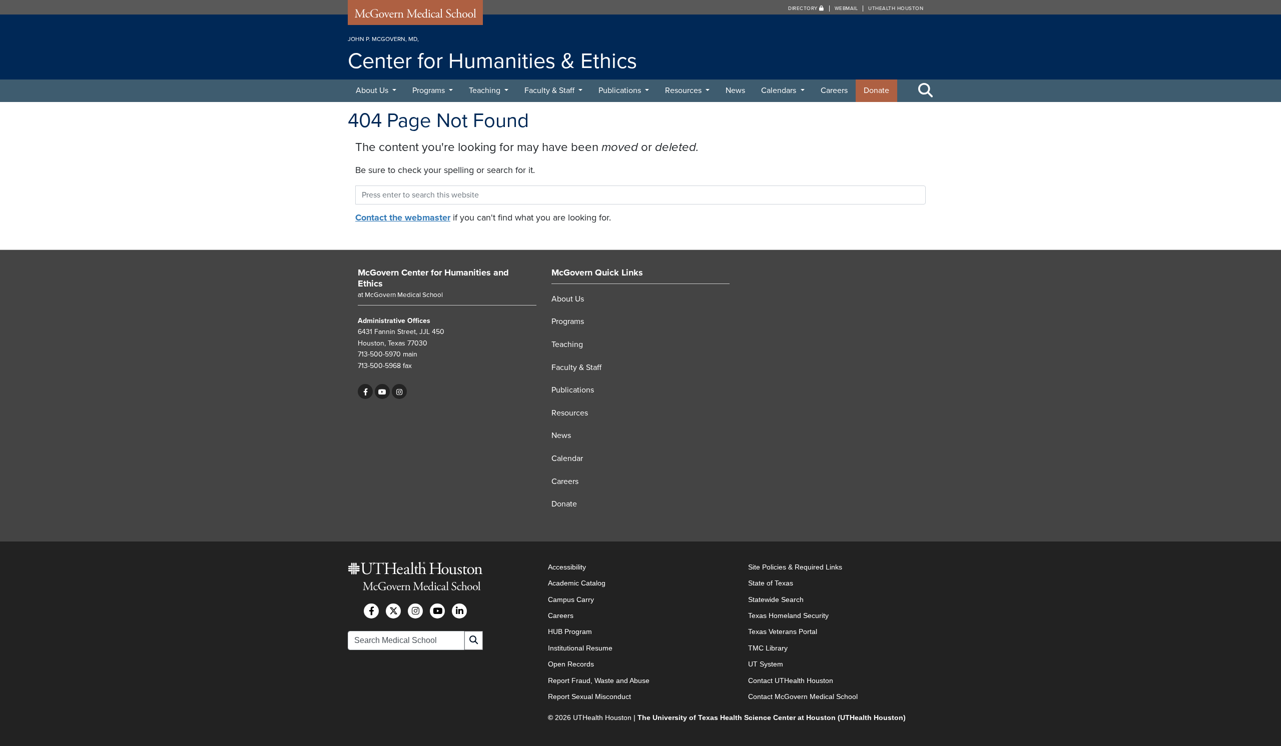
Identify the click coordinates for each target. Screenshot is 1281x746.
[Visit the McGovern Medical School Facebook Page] (371, 611)
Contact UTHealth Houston (790, 680)
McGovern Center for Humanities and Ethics (433, 278)
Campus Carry (571, 600)
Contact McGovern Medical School (803, 696)
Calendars (779, 91)
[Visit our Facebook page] (365, 391)
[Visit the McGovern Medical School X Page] (393, 611)
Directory (803, 9)
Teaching (485, 91)
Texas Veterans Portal (782, 632)
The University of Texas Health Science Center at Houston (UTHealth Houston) (771, 718)
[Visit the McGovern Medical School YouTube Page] (437, 611)
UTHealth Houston (895, 9)
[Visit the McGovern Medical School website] (415, 16)
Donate (876, 91)
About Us (373, 91)
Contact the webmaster (402, 217)
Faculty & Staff (550, 91)
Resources (684, 91)
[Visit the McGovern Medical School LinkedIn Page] (459, 611)
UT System (765, 664)
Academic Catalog (576, 583)
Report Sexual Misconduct (589, 696)
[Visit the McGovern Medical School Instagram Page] (415, 611)
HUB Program (570, 632)
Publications (620, 91)
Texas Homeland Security (788, 616)
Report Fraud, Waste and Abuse (599, 680)
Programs (429, 91)
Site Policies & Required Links (795, 567)
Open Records (571, 664)
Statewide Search (776, 600)
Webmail (846, 9)
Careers (834, 91)
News (735, 91)
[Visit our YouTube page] (382, 391)
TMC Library (768, 648)
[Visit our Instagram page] (399, 391)
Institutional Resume (580, 648)
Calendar (567, 459)
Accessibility (567, 567)
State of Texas (770, 583)
